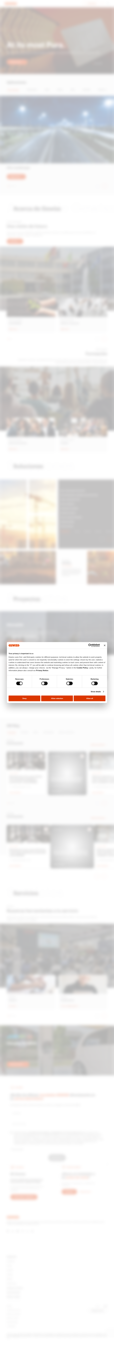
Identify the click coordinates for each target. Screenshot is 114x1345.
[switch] (44, 683)
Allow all (89, 698)
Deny (24, 698)
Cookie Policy (82, 668)
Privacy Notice (42, 670)
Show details (96, 692)
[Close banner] (104, 645)
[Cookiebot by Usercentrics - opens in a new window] (90, 645)
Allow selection (57, 698)
